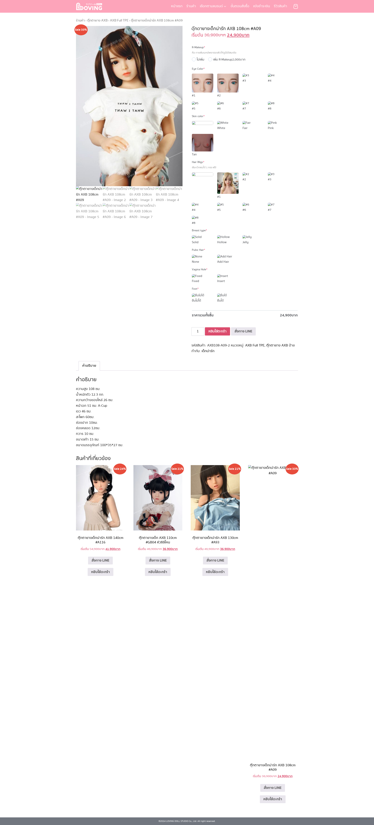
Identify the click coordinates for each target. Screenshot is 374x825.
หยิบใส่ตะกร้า (217, 331)
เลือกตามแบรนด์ (211, 6)
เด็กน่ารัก (208, 351)
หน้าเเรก (177, 6)
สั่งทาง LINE (243, 331)
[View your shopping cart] (295, 6)
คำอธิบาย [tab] (89, 365)
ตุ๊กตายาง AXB (97, 20)
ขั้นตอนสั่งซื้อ (240, 6)
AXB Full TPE (119, 20)
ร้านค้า (191, 6)
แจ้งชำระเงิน (261, 6)
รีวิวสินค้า (280, 6)
